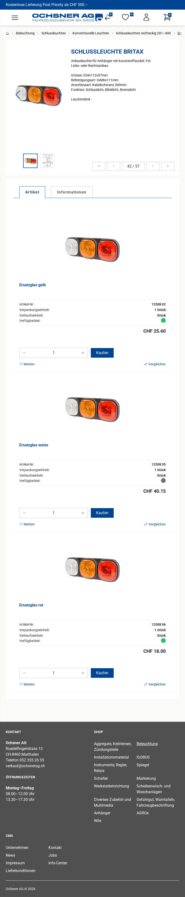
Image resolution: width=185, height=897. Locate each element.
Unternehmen (17, 847)
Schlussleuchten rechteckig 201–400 (143, 33)
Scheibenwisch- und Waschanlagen (154, 789)
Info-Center (57, 863)
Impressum (15, 863)
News (10, 855)
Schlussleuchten (53, 33)
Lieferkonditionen (20, 870)
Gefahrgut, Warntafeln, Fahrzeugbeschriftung (156, 802)
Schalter (101, 778)
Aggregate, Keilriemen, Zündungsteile (113, 746)
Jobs (52, 855)
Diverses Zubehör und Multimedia (112, 802)
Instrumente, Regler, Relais (110, 768)
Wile (97, 820)
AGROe (143, 813)
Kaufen (102, 352)
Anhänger (102, 813)
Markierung (146, 778)
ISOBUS (143, 757)
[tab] (32, 192)
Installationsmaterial (111, 757)
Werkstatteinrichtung (111, 786)
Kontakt (55, 847)
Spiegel (143, 765)
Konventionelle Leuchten (91, 33)
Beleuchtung (25, 33)
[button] (17, 94)
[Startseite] (67, 17)
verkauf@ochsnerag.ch (25, 766)
